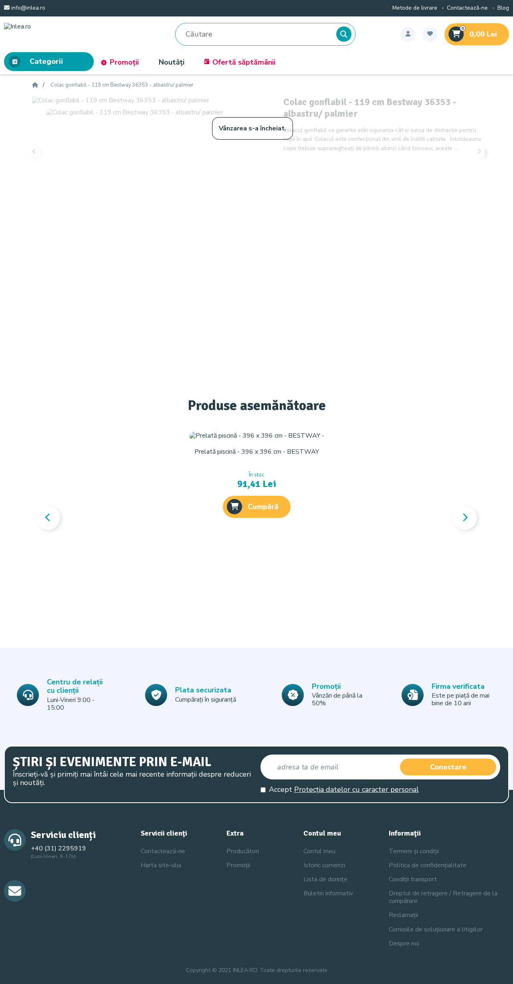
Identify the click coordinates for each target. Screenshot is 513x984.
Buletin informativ (328, 893)
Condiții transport (413, 879)
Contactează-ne (467, 8)
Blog (503, 8)
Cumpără (263, 506)
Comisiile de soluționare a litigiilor (436, 929)
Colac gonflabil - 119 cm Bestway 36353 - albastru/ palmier (122, 85)
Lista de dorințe (325, 879)
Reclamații (403, 915)
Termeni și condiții (414, 851)
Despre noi (404, 943)
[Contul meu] (408, 34)
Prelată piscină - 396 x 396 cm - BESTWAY (256, 451)
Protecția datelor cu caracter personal (356, 789)
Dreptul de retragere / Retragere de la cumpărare (443, 897)
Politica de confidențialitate (428, 865)
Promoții (124, 62)
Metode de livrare (414, 8)
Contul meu (319, 851)
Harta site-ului (161, 865)
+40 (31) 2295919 (58, 848)
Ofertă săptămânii (243, 62)
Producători (242, 851)
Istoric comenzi (324, 865)
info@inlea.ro (27, 8)
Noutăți (171, 62)
